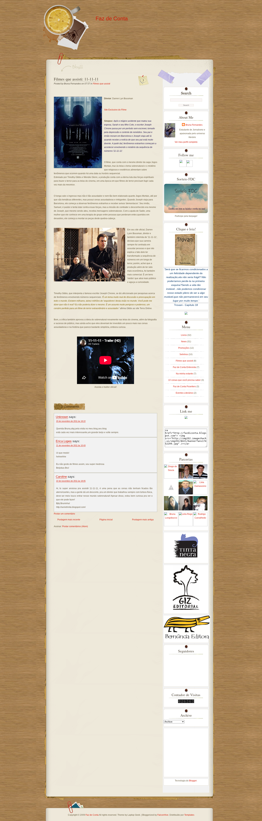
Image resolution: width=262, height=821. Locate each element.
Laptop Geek (134, 815)
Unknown (62, 417)
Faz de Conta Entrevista (185, 367)
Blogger (193, 780)
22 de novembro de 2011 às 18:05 (71, 481)
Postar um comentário (64, 513)
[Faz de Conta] (186, 418)
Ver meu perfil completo (186, 142)
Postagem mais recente (68, 519)
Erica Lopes (64, 441)
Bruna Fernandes (194, 125)
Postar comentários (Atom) (75, 526)
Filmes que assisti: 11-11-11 (76, 79)
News (184, 341)
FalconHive (162, 815)
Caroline (61, 476)
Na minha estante (185, 373)
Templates (189, 815)
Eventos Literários (185, 393)
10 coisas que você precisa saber (184, 380)
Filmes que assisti (101, 83)
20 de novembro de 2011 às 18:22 (71, 421)
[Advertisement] (186, 750)
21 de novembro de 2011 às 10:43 (71, 445)
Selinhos (184, 354)
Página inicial (106, 519)
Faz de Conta (112, 18)
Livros (184, 335)
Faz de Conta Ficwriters (184, 386)
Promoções (184, 348)
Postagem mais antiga (143, 519)
